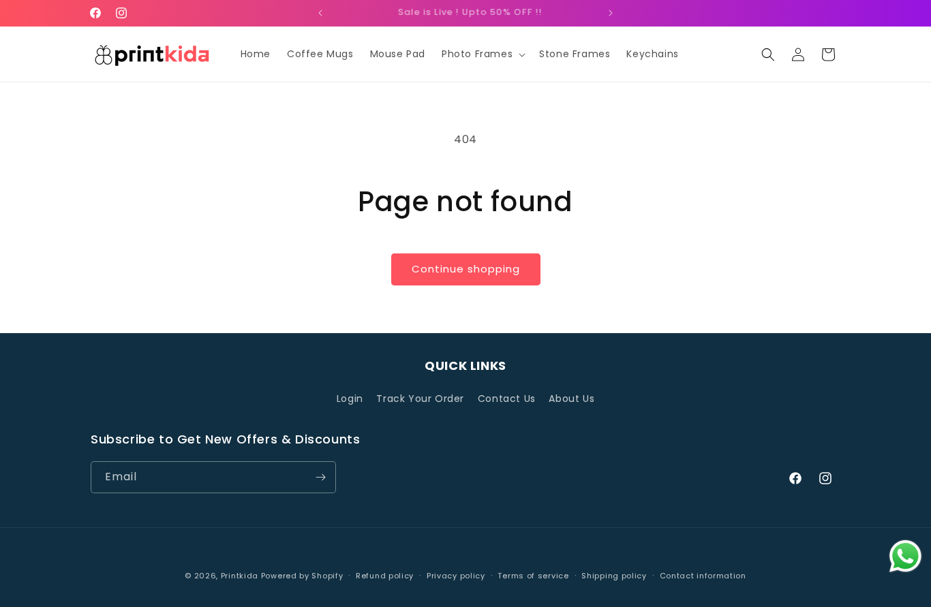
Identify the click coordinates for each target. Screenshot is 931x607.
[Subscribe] (320, 477)
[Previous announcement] (320, 13)
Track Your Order (420, 398)
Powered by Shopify (302, 575)
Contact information (703, 575)
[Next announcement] (611, 13)
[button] (482, 54)
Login (350, 398)
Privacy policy (456, 575)
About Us (571, 398)
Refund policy (385, 575)
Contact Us (507, 398)
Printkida (239, 575)
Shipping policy (614, 575)
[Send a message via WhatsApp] (905, 556)
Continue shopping (466, 269)
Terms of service (533, 575)
